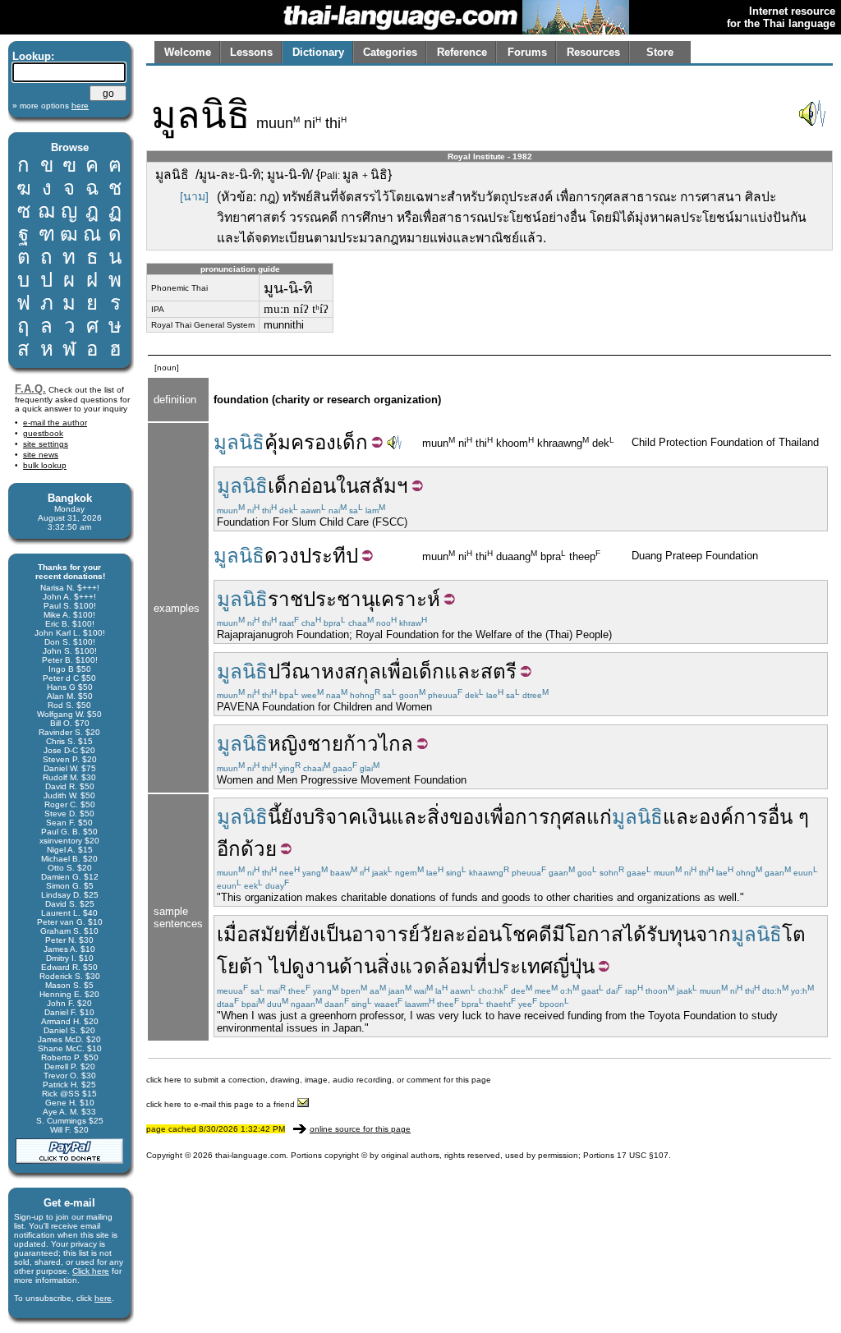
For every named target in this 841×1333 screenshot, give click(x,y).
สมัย (266, 934)
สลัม (378, 486)
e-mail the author (55, 422)
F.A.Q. (30, 389)
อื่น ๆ (788, 817)
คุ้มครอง (300, 442)
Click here (90, 1271)
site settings (45, 443)
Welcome (187, 52)
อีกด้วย (247, 849)
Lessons (251, 52)
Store (659, 52)
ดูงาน (315, 966)
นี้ (274, 817)
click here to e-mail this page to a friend (221, 1104)
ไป (280, 966)
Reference (462, 52)
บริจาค (331, 817)
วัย (431, 934)
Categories (390, 52)
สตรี (498, 671)
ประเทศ (520, 966)
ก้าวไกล (378, 744)
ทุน (682, 934)
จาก (713, 934)
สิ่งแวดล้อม (425, 966)
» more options (50, 105)
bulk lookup (45, 465)
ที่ (291, 934)
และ (462, 671)
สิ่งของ (455, 817)
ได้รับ (646, 934)
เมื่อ (232, 934)
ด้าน (358, 966)
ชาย (325, 744)
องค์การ (733, 817)
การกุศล (550, 817)
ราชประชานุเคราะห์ (354, 599)
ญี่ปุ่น (574, 966)
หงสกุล (351, 671)
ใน (347, 486)
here (103, 1298)
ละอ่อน (472, 934)
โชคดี (527, 934)
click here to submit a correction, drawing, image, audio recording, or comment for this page (318, 1079)
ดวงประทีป (311, 556)
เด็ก (352, 442)
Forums (527, 52)
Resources (593, 52)
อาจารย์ (386, 934)
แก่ (599, 817)
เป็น (335, 934)
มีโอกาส (587, 934)
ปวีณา (294, 671)
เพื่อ (396, 671)
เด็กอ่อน (302, 486)
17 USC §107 (643, 1155)
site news (40, 454)
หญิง (287, 744)
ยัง (291, 817)
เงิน (376, 817)
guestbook (43, 433)
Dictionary (318, 52)
